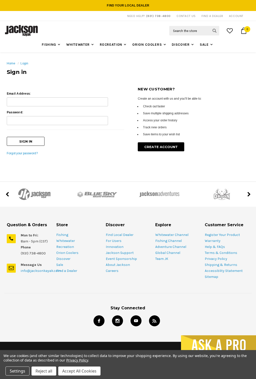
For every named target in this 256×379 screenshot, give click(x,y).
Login (24, 63)
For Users (114, 241)
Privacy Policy (216, 259)
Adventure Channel (170, 247)
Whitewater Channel (171, 235)
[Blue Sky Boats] (96, 194)
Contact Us (186, 16)
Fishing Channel (168, 241)
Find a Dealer (66, 271)
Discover (181, 44)
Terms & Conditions (221, 253)
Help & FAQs (215, 247)
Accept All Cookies (79, 371)
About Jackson (118, 265)
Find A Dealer (212, 16)
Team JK (161, 259)
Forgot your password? (22, 153)
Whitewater (78, 44)
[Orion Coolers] (221, 194)
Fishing (49, 44)
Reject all (44, 371)
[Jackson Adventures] (159, 194)
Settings (17, 371)
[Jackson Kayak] (34, 194)
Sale (204, 44)
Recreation (111, 44)
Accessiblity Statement (224, 271)
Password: (15, 112)
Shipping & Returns (221, 265)
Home (11, 63)
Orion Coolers (147, 44)
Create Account (161, 147)
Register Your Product (222, 235)
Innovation (115, 247)
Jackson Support (120, 253)
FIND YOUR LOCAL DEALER (128, 5)
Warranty (212, 241)
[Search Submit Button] (214, 30)
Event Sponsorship (121, 259)
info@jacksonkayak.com (41, 271)
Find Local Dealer (120, 235)
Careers (112, 271)
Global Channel (167, 253)
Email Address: (19, 93)
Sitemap (211, 277)
